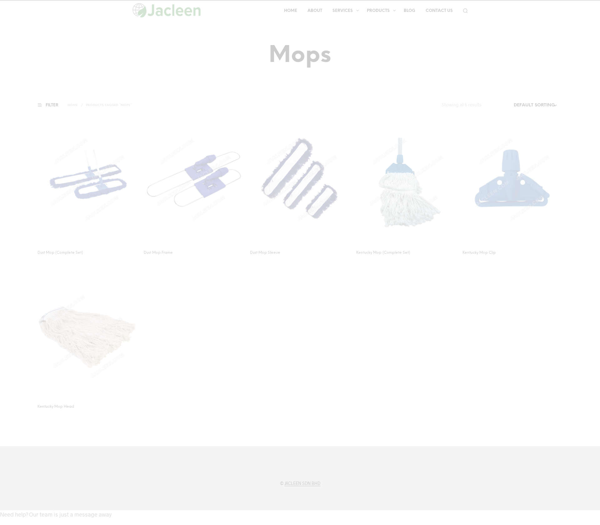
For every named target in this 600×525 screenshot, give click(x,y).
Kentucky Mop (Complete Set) (383, 253)
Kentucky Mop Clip (479, 253)
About (315, 11)
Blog (409, 11)
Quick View (91, 238)
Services (342, 11)
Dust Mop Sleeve (265, 253)
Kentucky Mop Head (56, 407)
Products (378, 11)
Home (290, 11)
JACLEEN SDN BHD (302, 483)
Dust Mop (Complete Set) (60, 253)
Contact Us (439, 11)
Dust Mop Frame (158, 253)
